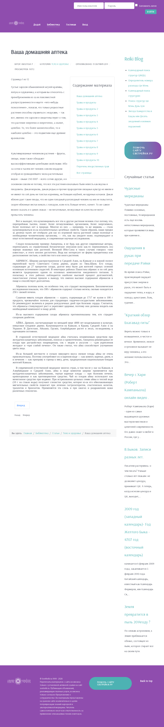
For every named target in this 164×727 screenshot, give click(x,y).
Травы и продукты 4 (87, 121)
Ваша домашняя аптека (89, 96)
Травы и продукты (86, 102)
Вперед (21, 405)
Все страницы (84, 172)
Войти (150, 11)
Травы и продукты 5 (87, 128)
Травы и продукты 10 (88, 160)
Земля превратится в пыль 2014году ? (137, 614)
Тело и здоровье (60, 64)
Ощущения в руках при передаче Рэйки (137, 255)
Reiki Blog (133, 59)
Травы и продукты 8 (87, 147)
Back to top (146, 680)
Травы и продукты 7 (87, 140)
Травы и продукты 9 (87, 153)
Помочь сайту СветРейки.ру (143, 150)
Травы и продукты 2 (87, 108)
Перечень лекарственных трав (93, 166)
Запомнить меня (147, 5)
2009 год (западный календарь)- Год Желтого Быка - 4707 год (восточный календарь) (137, 531)
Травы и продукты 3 (87, 115)
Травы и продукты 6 (87, 134)
